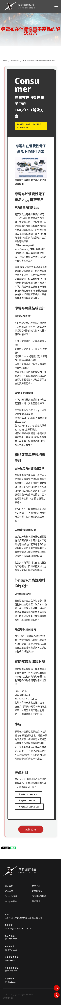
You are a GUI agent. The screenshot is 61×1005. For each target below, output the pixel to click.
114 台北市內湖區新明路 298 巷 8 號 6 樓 (23, 917)
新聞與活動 (37, 891)
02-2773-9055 (11, 949)
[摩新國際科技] (19, 6)
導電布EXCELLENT (28, 800)
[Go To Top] (57, 988)
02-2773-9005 (11, 939)
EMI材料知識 (11, 896)
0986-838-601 (11, 960)
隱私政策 (36, 901)
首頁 (5, 60)
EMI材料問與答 (39, 896)
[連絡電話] (57, 995)
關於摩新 (9, 886)
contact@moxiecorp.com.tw (18, 928)
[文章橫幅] (30, 25)
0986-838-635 (11, 971)
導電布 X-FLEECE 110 (29, 806)
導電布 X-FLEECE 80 (28, 794)
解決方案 (15, 60)
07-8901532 (10, 981)
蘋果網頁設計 (8, 997)
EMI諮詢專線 (11, 901)
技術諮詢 (30, 829)
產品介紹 (36, 886)
